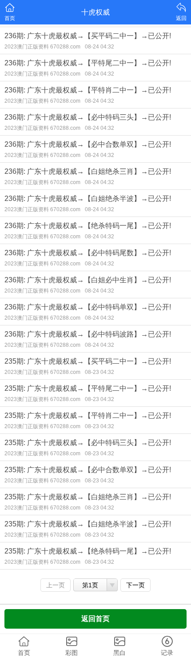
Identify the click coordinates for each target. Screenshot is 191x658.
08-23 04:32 (99, 372)
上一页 (55, 585)
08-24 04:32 (99, 47)
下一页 (135, 585)
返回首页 (95, 618)
